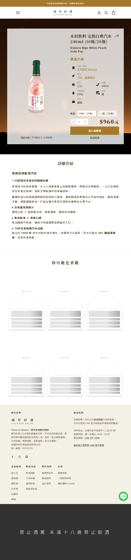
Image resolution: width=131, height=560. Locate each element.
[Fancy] (27, 456)
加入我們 (46, 483)
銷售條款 (62, 472)
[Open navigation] (18, 12)
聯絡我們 (46, 478)
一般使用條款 (64, 478)
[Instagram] (19, 456)
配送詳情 (94, 137)
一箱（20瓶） (108, 113)
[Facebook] (12, 456)
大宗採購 (30, 478)
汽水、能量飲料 (86, 77)
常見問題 (30, 472)
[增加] (85, 122)
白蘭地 (14, 494)
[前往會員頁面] (99, 12)
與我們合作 (47, 472)
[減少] (73, 122)
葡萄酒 (14, 478)
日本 (79, 86)
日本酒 (14, 488)
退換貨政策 (31, 488)
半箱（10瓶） (86, 113)
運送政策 (30, 483)
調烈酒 (14, 483)
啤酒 (13, 499)
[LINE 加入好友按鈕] (123, 493)
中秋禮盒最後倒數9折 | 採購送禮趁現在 (65, 3)
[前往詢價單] (113, 13)
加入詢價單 (94, 131)
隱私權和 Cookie (66, 483)
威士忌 (14, 472)
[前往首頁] (62, 13)
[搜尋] (106, 12)
